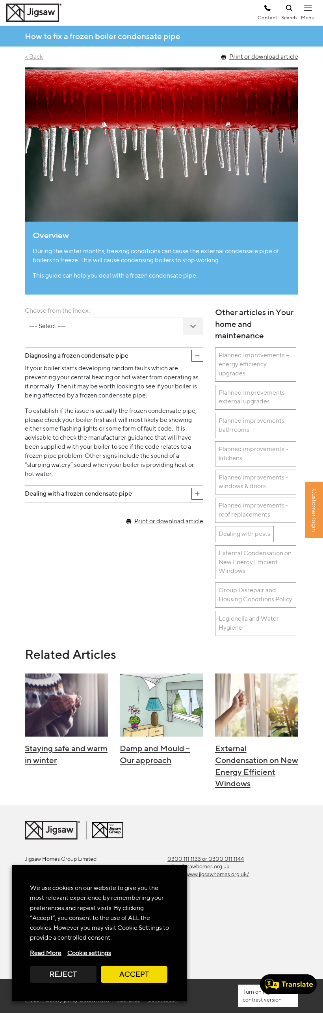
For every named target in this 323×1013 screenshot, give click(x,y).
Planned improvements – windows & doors (254, 482)
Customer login (314, 510)
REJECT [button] (63, 974)
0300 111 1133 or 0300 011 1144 (205, 859)
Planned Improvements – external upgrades (254, 397)
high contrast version (262, 995)
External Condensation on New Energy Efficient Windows (255, 562)
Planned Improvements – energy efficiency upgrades (254, 364)
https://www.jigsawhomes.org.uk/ (208, 874)
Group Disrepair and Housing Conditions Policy (255, 594)
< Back (34, 56)
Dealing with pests (244, 533)
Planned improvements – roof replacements (254, 510)
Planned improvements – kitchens (254, 453)
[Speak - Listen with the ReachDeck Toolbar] (288, 984)
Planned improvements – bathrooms (254, 425)
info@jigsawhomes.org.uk (198, 866)
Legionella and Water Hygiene (249, 623)
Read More (45, 953)
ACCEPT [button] (134, 974)
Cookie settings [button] (89, 953)
